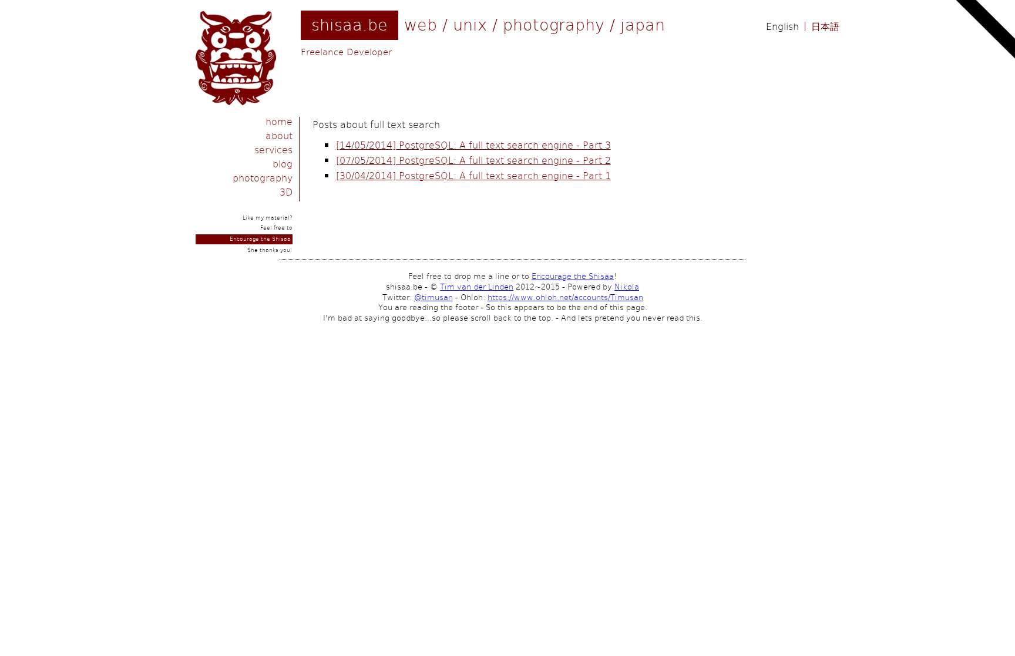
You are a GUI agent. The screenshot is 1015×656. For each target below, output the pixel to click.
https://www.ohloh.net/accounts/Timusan (565, 297)
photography (263, 177)
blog (283, 163)
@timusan (433, 297)
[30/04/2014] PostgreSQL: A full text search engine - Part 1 (473, 175)
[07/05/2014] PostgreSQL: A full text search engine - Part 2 (473, 160)
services (273, 149)
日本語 (825, 26)
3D (286, 192)
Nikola (626, 286)
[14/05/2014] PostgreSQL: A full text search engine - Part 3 (473, 145)
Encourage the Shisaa (260, 239)
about (279, 135)
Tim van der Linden (476, 286)
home (279, 121)
